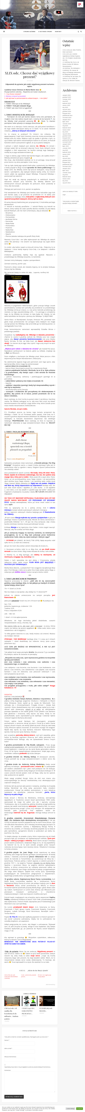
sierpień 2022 (67, 168)
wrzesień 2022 (67, 166)
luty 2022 (65, 181)
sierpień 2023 (67, 144)
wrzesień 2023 (67, 142)
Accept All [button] (79, 1108)
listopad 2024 (66, 113)
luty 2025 (65, 107)
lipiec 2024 (66, 121)
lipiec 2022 (66, 170)
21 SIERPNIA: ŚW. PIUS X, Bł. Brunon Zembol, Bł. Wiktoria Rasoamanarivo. (71, 64)
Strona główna (29, 31)
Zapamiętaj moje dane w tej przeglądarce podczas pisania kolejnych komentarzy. (27, 1067)
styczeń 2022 (66, 183)
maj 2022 (65, 174)
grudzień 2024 (67, 111)
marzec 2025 (66, 105)
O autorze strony (45, 31)
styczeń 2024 (66, 134)
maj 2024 (65, 125)
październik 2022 (67, 164)
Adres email (8, 1048)
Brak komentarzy (50, 984)
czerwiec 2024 (67, 123)
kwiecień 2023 (67, 152)
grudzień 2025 (67, 97)
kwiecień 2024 (67, 128)
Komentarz (7, 1070)
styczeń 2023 (66, 158)
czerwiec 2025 (67, 99)
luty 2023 (65, 156)
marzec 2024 (66, 130)
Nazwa (6, 1040)
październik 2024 (67, 115)
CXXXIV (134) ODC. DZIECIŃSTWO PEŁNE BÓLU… (28, 1011)
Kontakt (58, 31)
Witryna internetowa (10, 1056)
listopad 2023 (66, 138)
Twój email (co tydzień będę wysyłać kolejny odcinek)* (71, 202)
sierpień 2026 (67, 95)
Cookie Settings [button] (70, 1108)
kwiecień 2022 (67, 176)
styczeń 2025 (66, 109)
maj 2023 (65, 150)
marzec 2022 (66, 179)
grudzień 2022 (67, 160)
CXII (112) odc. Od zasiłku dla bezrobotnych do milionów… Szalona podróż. (11, 1013)
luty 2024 (65, 132)
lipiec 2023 (66, 146)
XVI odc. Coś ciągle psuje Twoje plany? (44, 975)
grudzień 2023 (67, 136)
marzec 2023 (66, 154)
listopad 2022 (66, 162)
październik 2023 (67, 140)
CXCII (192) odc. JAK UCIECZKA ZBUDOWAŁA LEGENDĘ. (11, 976)
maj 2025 (65, 101)
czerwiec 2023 (67, 148)
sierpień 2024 (67, 119)
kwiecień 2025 (67, 103)
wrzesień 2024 (67, 117)
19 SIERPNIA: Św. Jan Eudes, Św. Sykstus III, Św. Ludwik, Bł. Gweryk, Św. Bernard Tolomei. (72, 78)
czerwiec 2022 (67, 172)
